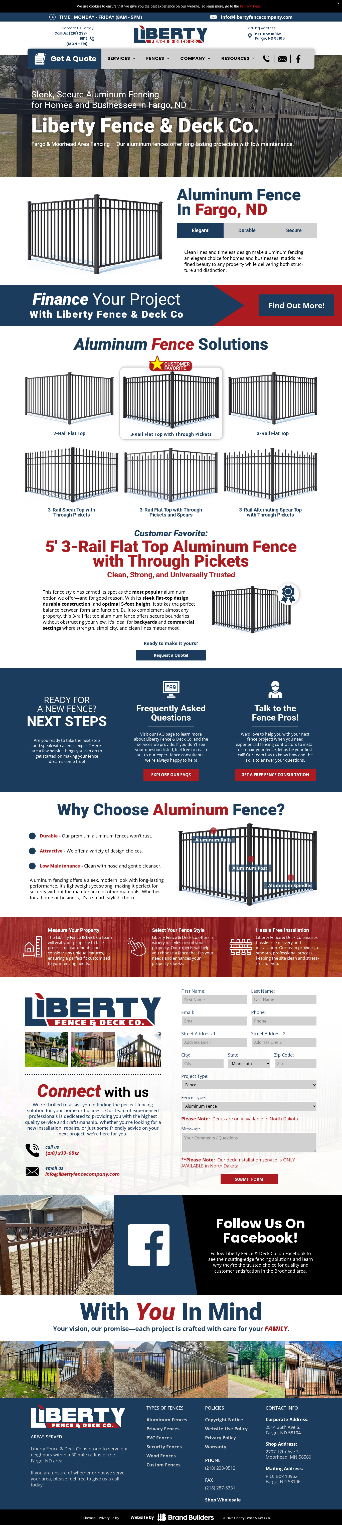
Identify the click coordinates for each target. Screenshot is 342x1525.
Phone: (258, 1012)
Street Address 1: (199, 1034)
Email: (187, 1012)
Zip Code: (284, 1055)
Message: (191, 1128)
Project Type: (195, 1076)
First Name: (193, 991)
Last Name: (263, 991)
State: (234, 1055)
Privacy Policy (109, 1517)
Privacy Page (250, 6)
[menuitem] (121, 58)
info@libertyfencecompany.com (257, 17)
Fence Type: (193, 1097)
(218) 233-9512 (62, 1153)
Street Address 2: (269, 1034)
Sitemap (89, 1517)
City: (185, 1055)
